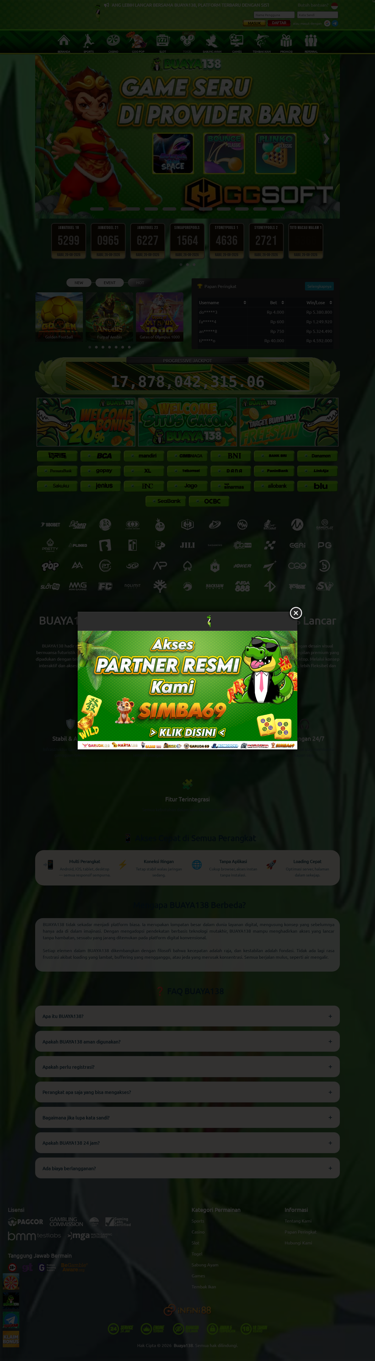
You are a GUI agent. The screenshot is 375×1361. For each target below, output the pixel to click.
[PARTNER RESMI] (187, 690)
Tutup (296, 613)
